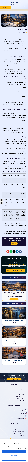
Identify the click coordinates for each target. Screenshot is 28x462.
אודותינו (22, 389)
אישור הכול (14, 451)
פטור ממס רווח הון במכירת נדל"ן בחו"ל (14, 320)
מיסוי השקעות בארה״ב (18, 431)
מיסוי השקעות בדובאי (19, 433)
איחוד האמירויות (20, 418)
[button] (24, 7)
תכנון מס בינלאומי (19, 428)
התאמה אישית (14, 455)
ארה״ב (22, 410)
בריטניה (22, 413)
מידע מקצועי (21, 393)
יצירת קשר (21, 394)
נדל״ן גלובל (20, 10)
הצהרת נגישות (20, 398)
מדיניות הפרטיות (20, 400)
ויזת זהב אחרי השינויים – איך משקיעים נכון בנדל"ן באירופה (14, 340)
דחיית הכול (14, 459)
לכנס (14, 299)
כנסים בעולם (21, 402)
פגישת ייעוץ (21, 435)
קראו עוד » (14, 322)
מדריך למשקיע (14, 10)
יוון (23, 416)
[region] (14, 450)
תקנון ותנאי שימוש (19, 396)
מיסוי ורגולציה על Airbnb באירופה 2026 (14, 360)
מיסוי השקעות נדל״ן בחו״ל (18, 430)
